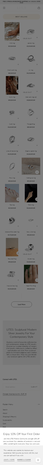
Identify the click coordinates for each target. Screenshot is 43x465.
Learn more (9, 459)
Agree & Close (24, 459)
